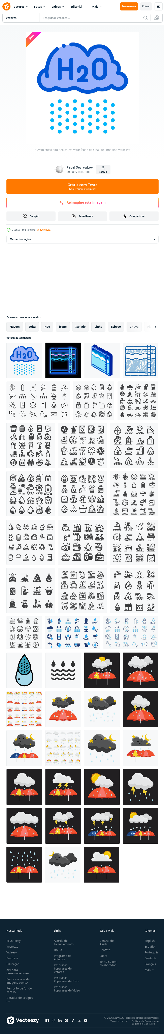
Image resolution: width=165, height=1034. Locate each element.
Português (149, 952)
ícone (63, 326)
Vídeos (56, 6)
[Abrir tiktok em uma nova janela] (72, 1020)
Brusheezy (13, 941)
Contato (103, 950)
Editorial (76, 6)
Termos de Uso (116, 1021)
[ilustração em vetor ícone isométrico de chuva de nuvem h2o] (102, 360)
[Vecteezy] (6, 6)
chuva (134, 326)
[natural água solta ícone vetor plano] (24, 670)
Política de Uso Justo (140, 1023)
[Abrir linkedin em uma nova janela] (60, 1020)
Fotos (38, 6)
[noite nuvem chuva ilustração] (102, 709)
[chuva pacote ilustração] (24, 709)
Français (147, 964)
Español (147, 946)
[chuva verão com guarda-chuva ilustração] (102, 670)
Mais (95, 6)
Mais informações (20, 239)
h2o (47, 326)
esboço (116, 326)
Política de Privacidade (142, 1021)
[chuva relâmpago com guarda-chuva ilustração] (140, 709)
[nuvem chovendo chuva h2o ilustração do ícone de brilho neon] (63, 360)
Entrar (146, 6)
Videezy (11, 952)
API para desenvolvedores (17, 971)
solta (32, 326)
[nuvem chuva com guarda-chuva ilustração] (24, 787)
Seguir (103, 171)
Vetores (19, 6)
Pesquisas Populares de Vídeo (62, 990)
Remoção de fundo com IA (19, 990)
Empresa (12, 958)
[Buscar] (145, 17)
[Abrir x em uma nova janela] (79, 1020)
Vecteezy (12, 946)
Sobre (102, 956)
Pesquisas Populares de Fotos (66, 979)
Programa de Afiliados (62, 957)
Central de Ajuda (105, 942)
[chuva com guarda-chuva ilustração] (140, 670)
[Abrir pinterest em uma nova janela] (66, 1020)
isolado (80, 326)
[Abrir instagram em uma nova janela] (53, 1020)
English (147, 941)
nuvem (15, 326)
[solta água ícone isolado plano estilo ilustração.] (63, 670)
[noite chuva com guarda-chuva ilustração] (63, 709)
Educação (12, 964)
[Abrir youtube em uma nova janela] (85, 1020)
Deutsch (147, 958)
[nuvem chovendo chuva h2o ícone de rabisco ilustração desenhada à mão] (140, 360)
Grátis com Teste (82, 186)
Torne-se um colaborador (106, 963)
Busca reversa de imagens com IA (18, 980)
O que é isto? (44, 229)
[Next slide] (149, 327)
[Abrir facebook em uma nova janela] (47, 1020)
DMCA (57, 950)
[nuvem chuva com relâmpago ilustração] (140, 787)
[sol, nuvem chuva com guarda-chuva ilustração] (140, 826)
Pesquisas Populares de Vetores (62, 968)
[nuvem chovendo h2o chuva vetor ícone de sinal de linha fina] (24, 360)
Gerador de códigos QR (19, 999)
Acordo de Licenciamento (63, 942)
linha (98, 326)
